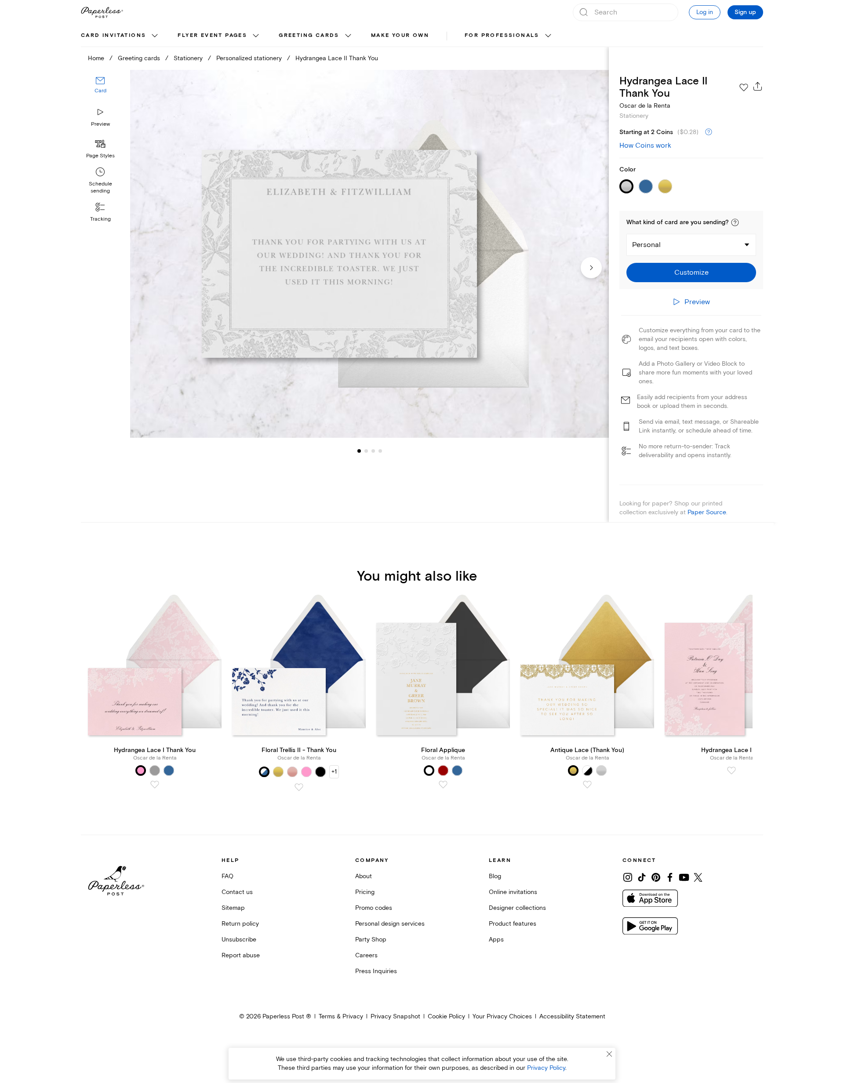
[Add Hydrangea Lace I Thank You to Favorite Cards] (154, 784)
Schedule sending (100, 187)
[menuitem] (120, 36)
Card (100, 91)
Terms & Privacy (341, 1016)
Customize (691, 272)
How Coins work (645, 145)
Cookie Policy (446, 1016)
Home (96, 58)
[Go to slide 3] (366, 451)
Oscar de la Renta (644, 105)
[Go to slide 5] (380, 451)
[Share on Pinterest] (656, 877)
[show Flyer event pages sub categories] (256, 36)
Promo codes (373, 908)
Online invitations (513, 892)
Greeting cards (309, 35)
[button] (735, 222)
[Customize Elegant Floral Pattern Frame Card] (369, 254)
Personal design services (390, 923)
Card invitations (113, 35)
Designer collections (517, 908)
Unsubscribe (239, 939)
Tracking (100, 219)
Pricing (365, 892)
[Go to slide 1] (359, 451)
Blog (495, 876)
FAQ (227, 876)
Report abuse (241, 955)
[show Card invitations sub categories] (154, 36)
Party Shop (370, 939)
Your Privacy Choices (502, 1016)
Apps (496, 939)
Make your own (400, 35)
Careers (366, 955)
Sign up (745, 12)
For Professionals (502, 35)
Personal (646, 244)
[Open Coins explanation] (709, 132)
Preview (100, 124)
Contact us (237, 892)
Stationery (188, 58)
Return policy (240, 923)
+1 (334, 771)
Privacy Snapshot (395, 1016)
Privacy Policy (546, 1068)
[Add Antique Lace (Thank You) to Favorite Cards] (587, 784)
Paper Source (707, 512)
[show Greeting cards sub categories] (348, 36)
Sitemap (233, 908)
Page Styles (100, 156)
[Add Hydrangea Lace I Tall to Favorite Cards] (731, 770)
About (363, 876)
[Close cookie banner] (609, 1054)
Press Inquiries (376, 971)
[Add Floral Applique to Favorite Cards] (443, 784)
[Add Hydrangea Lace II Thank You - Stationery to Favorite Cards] (743, 87)
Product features (512, 923)
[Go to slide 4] (373, 451)
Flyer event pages (212, 35)
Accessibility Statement (572, 1016)
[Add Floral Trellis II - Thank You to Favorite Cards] (299, 787)
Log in (704, 12)
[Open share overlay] (758, 86)
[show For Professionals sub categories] (548, 36)
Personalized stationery (249, 58)
